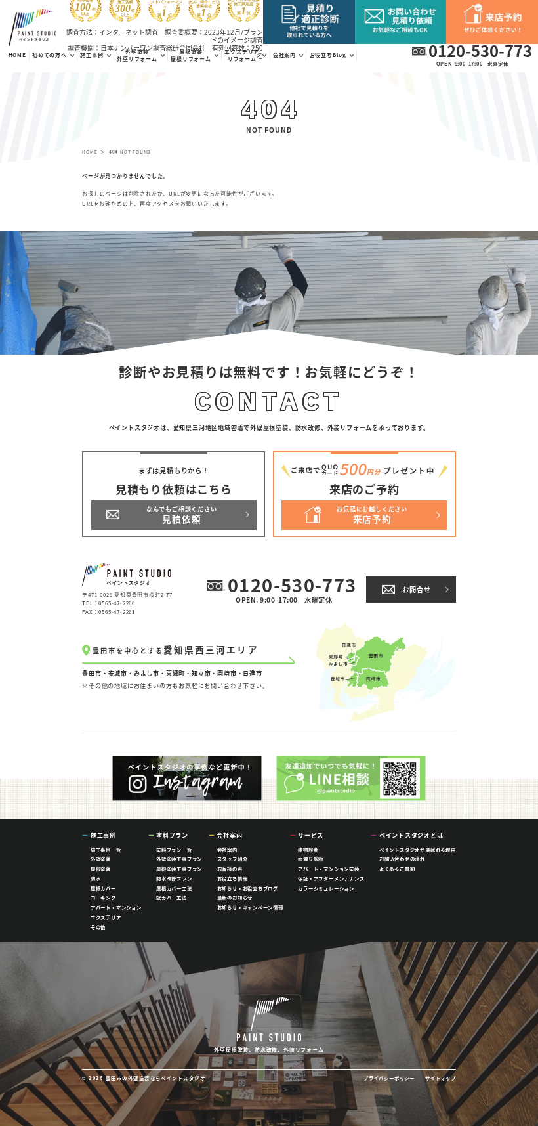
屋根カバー (103, 888)
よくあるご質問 (397, 868)
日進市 (252, 673)
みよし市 (146, 673)
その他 (98, 926)
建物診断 (308, 849)
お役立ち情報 (232, 878)
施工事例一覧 (106, 849)
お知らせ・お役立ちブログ (248, 888)
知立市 (201, 673)
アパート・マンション (116, 907)
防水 (96, 878)
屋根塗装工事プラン (179, 868)
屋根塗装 (101, 868)
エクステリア (106, 916)
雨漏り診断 (310, 858)
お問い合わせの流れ (402, 858)
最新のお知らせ (235, 897)
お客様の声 (230, 868)
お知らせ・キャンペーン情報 (250, 907)
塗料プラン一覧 (174, 849)
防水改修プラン (174, 878)
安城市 (117, 673)
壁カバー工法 (171, 897)
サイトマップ (440, 1077)
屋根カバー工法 (174, 888)
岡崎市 (226, 673)
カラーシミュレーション (326, 888)
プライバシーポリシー (389, 1077)
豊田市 (91, 673)
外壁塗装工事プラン (179, 858)
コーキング (103, 897)
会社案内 (227, 849)
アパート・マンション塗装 (329, 868)
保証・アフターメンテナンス (331, 878)
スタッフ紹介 (232, 858)
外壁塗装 (101, 858)
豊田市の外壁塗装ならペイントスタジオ (156, 1077)
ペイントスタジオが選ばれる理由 (417, 849)
